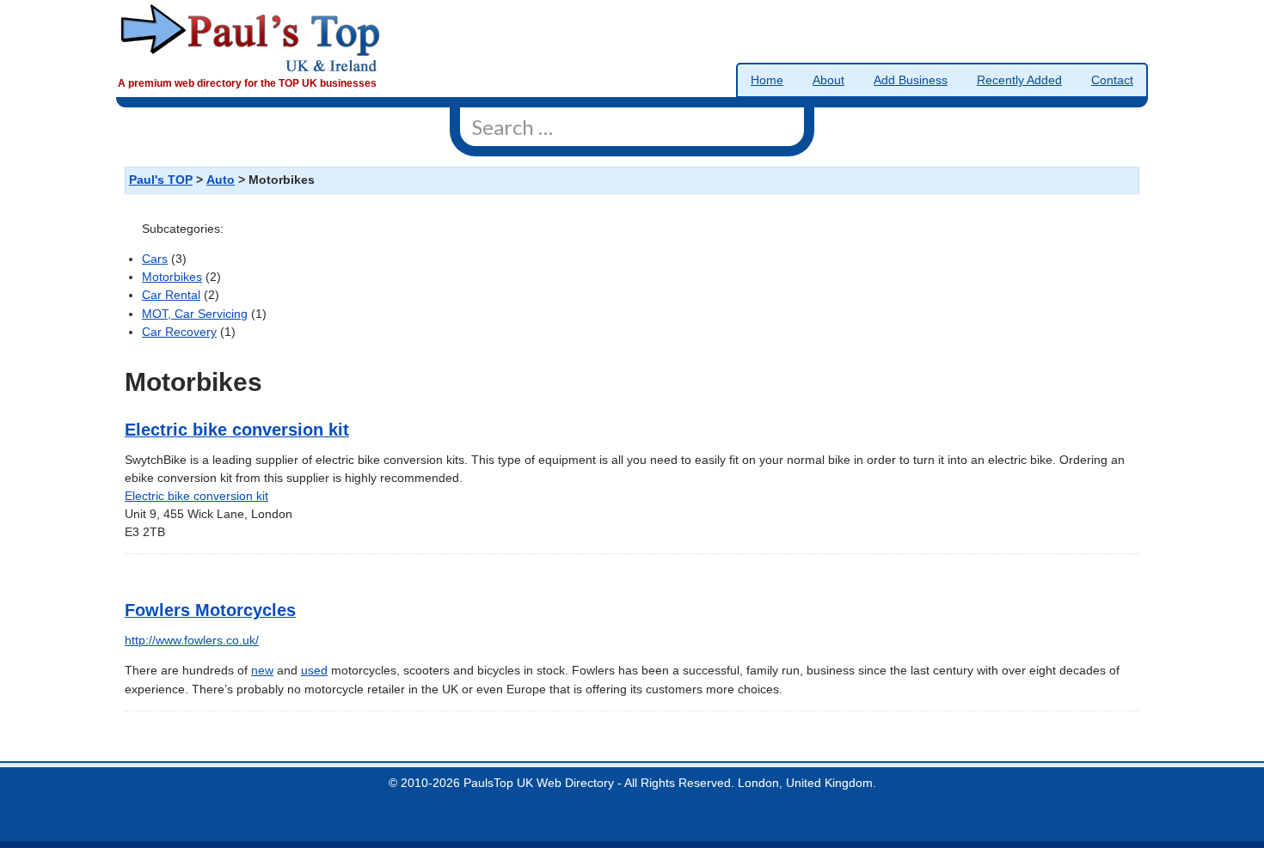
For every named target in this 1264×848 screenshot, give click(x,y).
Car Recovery (179, 332)
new (262, 670)
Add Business (911, 80)
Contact (1112, 80)
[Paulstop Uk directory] (250, 38)
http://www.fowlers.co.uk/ (192, 640)
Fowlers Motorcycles (210, 610)
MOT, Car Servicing (195, 314)
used (314, 670)
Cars (155, 259)
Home (767, 80)
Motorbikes (172, 277)
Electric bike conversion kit (237, 429)
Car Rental (171, 295)
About (828, 80)
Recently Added (1019, 80)
